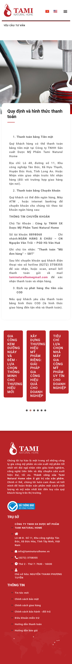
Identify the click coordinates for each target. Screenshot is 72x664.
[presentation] (27, 410)
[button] (65, 11)
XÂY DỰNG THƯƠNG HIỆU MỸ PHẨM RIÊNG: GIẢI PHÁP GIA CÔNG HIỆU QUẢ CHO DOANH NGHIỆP (36, 366)
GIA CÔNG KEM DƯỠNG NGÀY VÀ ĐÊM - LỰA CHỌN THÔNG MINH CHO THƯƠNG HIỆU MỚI (13, 364)
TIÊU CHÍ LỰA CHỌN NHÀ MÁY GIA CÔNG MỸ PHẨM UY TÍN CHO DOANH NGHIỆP (59, 362)
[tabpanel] (13, 369)
